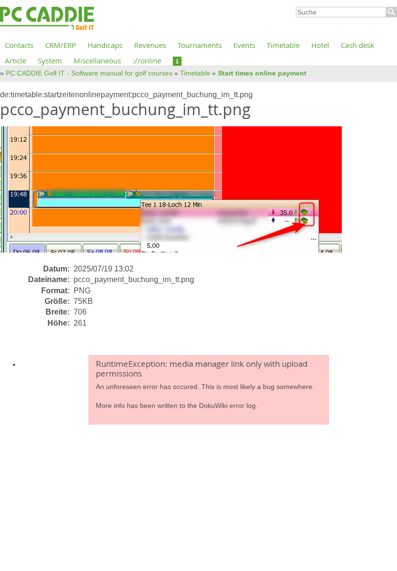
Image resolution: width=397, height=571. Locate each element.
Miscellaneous (97, 60)
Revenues (150, 45)
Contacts (19, 45)
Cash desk (357, 45)
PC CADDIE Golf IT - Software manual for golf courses (89, 73)
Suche (391, 12)
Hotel (320, 45)
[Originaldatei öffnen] (176, 194)
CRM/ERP (60, 45)
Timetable (283, 45)
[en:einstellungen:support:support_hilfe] (177, 60)
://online (147, 60)
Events (244, 45)
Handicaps (105, 45)
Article (15, 60)
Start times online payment (262, 73)
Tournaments (200, 45)
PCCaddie (47, 19)
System (50, 60)
